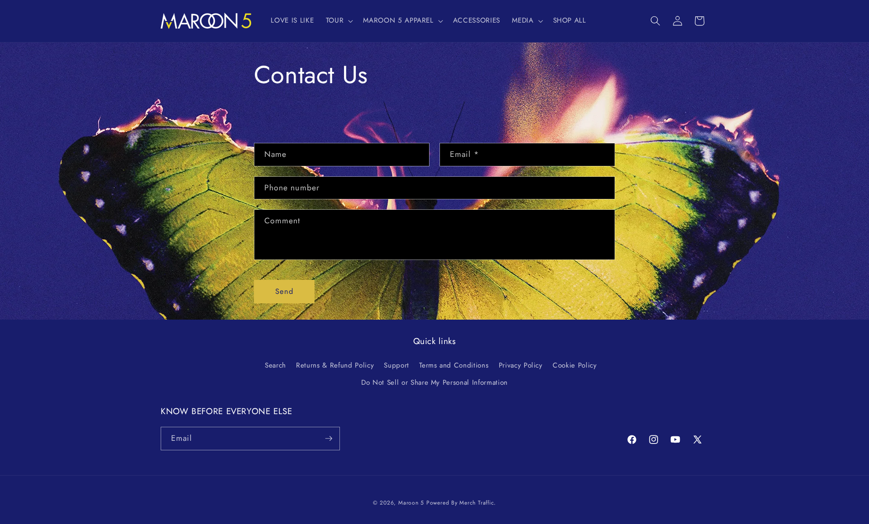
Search (275, 365)
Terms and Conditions (453, 365)
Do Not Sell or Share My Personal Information (434, 382)
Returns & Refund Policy (335, 365)
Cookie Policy (575, 365)
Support (396, 365)
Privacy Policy (521, 365)
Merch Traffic (476, 503)
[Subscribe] (328, 438)
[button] (339, 20)
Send (284, 291)
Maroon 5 (411, 503)
